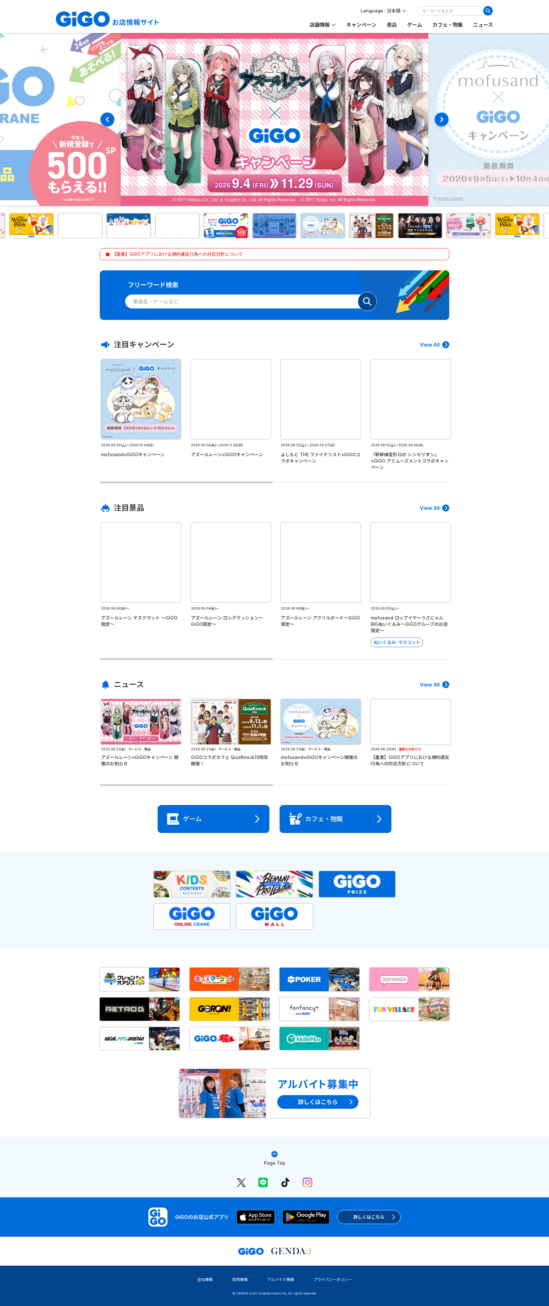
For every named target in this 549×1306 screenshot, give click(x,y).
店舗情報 (319, 25)
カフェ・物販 (447, 25)
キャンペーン (361, 25)
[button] (31, 225)
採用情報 (239, 1279)
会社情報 (205, 1279)
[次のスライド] (442, 119)
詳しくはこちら (368, 1217)
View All (430, 345)
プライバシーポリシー (333, 1279)
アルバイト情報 (280, 1279)
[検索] (488, 11)
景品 (392, 25)
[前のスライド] (107, 119)
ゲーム (414, 25)
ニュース (483, 25)
